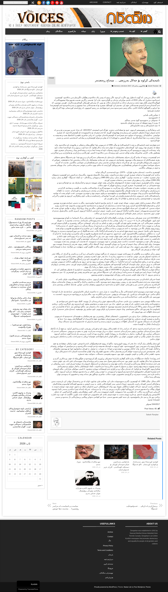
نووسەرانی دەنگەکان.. (106, 573)
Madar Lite (127, 587)
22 (15, 469)
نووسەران (145, 2)
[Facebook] (43, 2)
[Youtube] (61, 2)
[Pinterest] (57, 2)
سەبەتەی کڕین (108, 564)
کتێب (133, 31)
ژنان (93, 31)
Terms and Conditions (105, 550)
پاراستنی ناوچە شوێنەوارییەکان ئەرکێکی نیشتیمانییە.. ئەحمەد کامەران (20, 411)
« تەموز (40, 485)
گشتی (145, 31)
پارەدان (110, 555)
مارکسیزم (72, 31)
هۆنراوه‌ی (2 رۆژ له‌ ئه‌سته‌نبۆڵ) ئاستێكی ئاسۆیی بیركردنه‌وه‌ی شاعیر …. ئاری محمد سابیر (20, 224)
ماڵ (109, 540)
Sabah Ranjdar (153, 86)
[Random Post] (32, 3)
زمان (48, 31)
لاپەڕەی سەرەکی (155, 31)
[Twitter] (48, 2)
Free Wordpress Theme (142, 587)
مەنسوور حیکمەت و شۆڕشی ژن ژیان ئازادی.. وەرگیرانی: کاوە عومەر (20, 271)
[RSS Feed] (39, 2)
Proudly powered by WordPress (105, 587)
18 (35, 469)
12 (30, 464)
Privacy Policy (108, 546)
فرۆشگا (110, 568)
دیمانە (83, 31)
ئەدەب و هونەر (118, 31)
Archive (94, 2)
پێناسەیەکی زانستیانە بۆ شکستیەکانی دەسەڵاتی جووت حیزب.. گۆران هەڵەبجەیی (20, 424)
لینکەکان (134, 2)
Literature (123, 86)
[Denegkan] (84, 27)
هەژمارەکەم (109, 577)
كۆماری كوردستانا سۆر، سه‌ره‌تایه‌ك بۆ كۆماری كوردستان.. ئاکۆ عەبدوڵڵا (22, 355)
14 (20, 464)
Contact (107, 2)
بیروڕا (102, 31)
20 (25, 469)
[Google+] (52, 2)
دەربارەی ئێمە (121, 2)
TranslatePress (32, 589)
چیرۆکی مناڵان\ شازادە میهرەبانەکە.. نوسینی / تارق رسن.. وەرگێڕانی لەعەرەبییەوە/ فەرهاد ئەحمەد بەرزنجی (26, 125)
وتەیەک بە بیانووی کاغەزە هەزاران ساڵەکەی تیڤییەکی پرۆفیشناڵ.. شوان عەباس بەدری (88, 490)
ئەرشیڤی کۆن (158, 2)
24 (40, 474)
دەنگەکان (58, 31)
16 (10, 464)
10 (40, 464)
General (117, 86)
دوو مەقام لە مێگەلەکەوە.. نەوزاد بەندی (30, 101)
